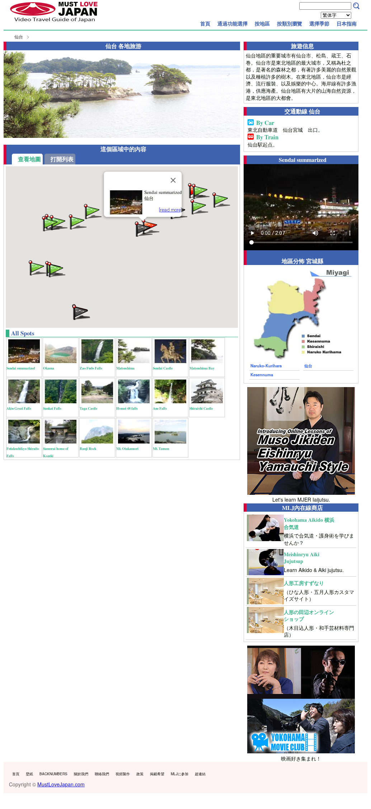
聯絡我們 (102, 773)
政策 (140, 773)
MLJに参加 (179, 773)
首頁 (205, 23)
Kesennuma (261, 374)
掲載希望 (157, 773)
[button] (200, 191)
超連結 (200, 773)
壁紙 (29, 773)
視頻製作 (123, 773)
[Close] (173, 180)
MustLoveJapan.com (61, 784)
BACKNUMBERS (53, 773)
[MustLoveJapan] (54, 23)
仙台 (18, 36)
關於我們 (81, 773)
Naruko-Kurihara (266, 365)
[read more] (170, 210)
